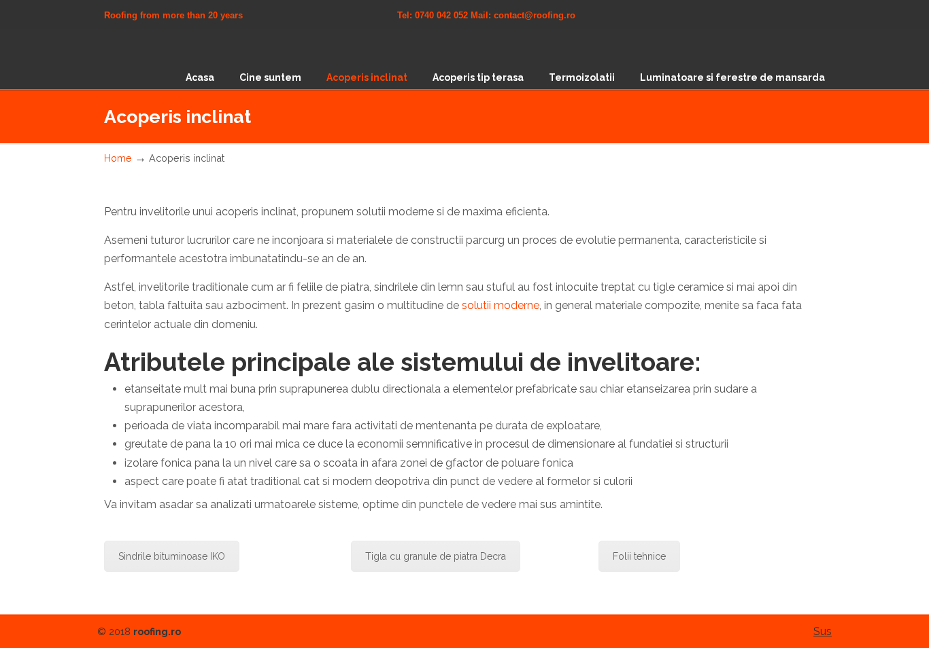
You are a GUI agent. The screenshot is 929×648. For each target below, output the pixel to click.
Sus (822, 631)
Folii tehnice (639, 556)
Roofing (465, 59)
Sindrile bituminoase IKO (171, 556)
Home (118, 158)
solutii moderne (500, 305)
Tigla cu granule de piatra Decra (435, 556)
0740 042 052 (440, 15)
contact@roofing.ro (534, 15)
